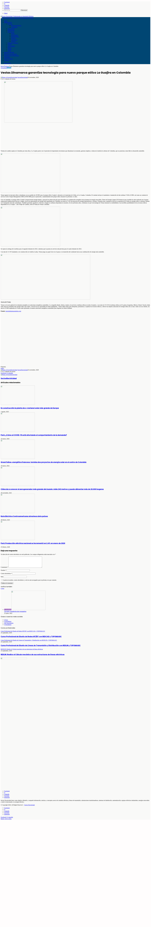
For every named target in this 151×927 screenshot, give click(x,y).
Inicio (5, 21)
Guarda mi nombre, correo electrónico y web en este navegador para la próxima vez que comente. (30, 580)
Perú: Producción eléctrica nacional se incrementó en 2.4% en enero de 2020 (33, 543)
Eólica (13, 33)
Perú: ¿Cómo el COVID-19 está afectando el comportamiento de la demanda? (34, 435)
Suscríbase (7, 57)
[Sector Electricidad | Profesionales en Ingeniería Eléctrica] (17, 16)
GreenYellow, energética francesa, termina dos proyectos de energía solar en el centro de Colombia (43, 462)
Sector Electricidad (29, 805)
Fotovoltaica (14, 35)
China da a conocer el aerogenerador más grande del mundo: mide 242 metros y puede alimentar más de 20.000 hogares (52, 489)
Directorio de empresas (10, 54)
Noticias (10, 24)
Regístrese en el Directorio (11, 55)
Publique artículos (9, 52)
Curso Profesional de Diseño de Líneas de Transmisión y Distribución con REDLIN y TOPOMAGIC (41, 645)
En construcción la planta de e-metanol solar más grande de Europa (30, 408)
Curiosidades (11, 46)
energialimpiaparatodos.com (13, 311)
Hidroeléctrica (15, 36)
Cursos (10, 49)
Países (9, 51)
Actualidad (14, 27)
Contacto (6, 60)
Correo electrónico (6, 573)
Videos (10, 44)
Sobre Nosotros (8, 58)
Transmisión (11, 28)
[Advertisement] (53, 136)
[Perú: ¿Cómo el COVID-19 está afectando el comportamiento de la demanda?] (18, 431)
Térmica (13, 41)
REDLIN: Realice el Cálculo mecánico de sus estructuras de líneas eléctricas (32, 654)
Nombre (3, 570)
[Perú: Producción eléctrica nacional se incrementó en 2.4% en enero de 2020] (18, 539)
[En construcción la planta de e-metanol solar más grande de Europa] (18, 404)
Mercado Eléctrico (16, 25)
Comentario (4, 567)
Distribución (11, 30)
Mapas (9, 47)
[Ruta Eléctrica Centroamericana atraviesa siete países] (18, 512)
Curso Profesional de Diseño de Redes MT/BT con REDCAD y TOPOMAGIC (31, 636)
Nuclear (13, 38)
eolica (2, 368)
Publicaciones (8, 22)
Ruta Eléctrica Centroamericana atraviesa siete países (24, 516)
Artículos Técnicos (13, 43)
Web (2, 576)
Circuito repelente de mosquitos (15, 611)
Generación (11, 32)
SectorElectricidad (23, 77)
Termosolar (14, 40)
